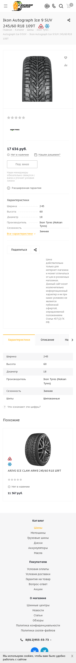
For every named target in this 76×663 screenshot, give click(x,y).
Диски (38, 543)
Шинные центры (38, 605)
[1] (9, 117)
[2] (12, 117)
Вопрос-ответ (38, 584)
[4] (20, 117)
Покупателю (38, 562)
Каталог (38, 520)
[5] (24, 117)
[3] (16, 117)
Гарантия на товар (38, 579)
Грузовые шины (38, 538)
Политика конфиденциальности (38, 625)
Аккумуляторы (38, 548)
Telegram (44, 651)
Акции (38, 589)
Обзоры (38, 620)
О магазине (38, 598)
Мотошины (38, 533)
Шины (38, 528)
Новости (38, 610)
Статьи (38, 615)
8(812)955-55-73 (37, 640)
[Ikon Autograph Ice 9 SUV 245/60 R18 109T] (38, 78)
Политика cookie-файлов (38, 630)
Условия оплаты (38, 569)
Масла (38, 553)
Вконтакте (35, 651)
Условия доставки (38, 574)
